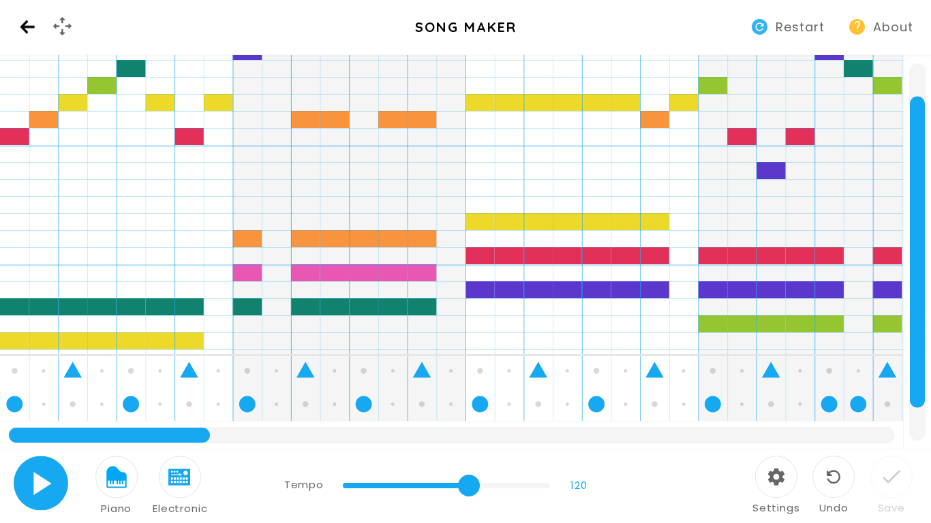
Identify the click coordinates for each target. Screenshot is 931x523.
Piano (116, 508)
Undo (833, 508)
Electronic (180, 508)
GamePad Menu (64, 37)
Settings (776, 508)
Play (41, 483)
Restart (800, 26)
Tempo (303, 484)
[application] (465, 252)
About (893, 26)
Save (891, 508)
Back (27, 28)
